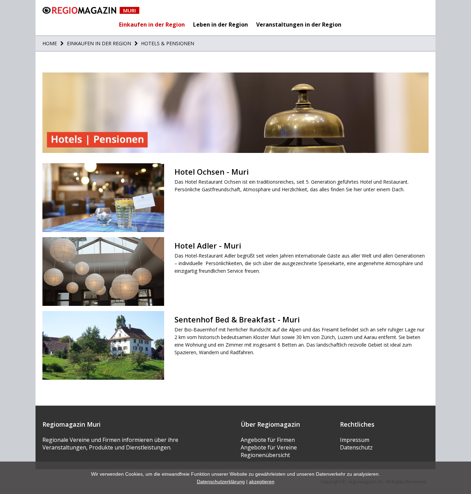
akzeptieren (261, 481)
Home (49, 43)
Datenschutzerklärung (221, 481)
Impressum (354, 440)
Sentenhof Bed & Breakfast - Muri (237, 319)
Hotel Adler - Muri (207, 245)
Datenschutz (356, 447)
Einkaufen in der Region (152, 24)
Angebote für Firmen (268, 440)
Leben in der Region (220, 24)
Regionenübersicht (265, 455)
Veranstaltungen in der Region (298, 24)
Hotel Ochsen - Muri (211, 171)
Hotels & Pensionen (167, 43)
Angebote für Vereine (269, 447)
